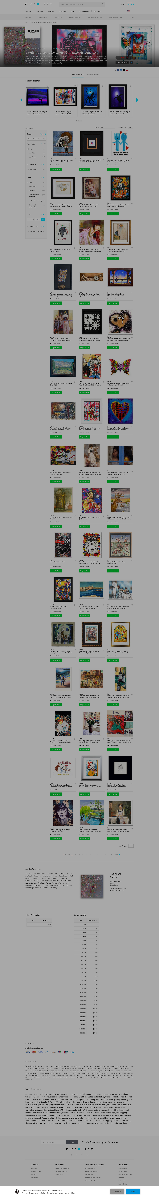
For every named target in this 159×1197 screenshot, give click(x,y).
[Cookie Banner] (79, 1191)
